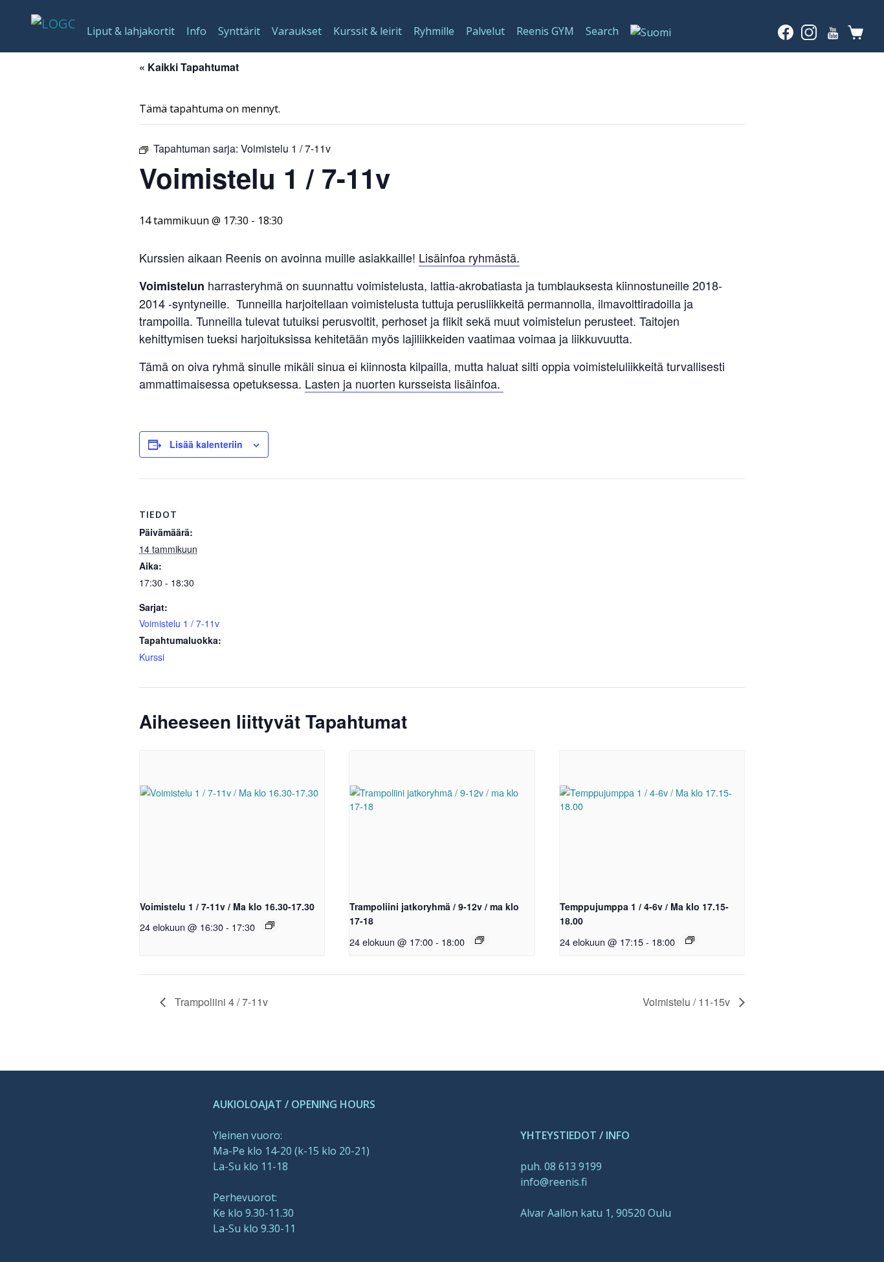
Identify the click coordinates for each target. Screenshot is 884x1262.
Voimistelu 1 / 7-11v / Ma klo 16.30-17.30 (227, 906)
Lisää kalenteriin (206, 444)
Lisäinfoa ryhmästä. (469, 257)
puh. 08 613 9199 (561, 1166)
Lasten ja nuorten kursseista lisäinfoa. (404, 383)
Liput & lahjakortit (131, 31)
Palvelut (485, 31)
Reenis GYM (545, 31)
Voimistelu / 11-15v (688, 1001)
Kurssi (151, 656)
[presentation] (232, 820)
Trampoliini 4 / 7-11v (220, 1001)
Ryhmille (434, 31)
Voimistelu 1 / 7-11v (179, 623)
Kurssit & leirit (367, 31)
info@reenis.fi (553, 1182)
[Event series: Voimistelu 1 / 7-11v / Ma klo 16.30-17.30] (269, 925)
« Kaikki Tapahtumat (189, 66)
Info (196, 31)
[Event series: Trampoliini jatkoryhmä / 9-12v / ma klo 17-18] (479, 940)
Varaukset (297, 31)
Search (602, 31)
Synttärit (239, 31)
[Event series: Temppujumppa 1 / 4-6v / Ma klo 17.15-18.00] (689, 940)
